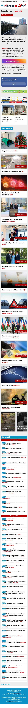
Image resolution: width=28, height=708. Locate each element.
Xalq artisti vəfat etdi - (11, 534)
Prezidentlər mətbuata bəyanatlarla (13, 626)
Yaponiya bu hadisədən (12, 507)
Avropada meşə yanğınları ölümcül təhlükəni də (13, 566)
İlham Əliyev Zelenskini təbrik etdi (13, 448)
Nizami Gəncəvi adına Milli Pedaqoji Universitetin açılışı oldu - (13, 561)
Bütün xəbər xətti (5, 684)
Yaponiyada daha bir (13, 656)
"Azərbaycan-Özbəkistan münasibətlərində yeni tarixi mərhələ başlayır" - (14, 550)
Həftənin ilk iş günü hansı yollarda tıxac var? (13, 487)
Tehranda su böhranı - (12, 636)
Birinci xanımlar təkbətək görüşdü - (13, 647)
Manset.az (5, 48)
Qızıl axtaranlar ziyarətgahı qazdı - (13, 587)
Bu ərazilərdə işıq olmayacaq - (12, 530)
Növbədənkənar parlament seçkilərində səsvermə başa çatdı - (14, 641)
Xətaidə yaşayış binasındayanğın (13, 525)
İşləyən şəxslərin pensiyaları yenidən (13, 497)
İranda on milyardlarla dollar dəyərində (14, 678)
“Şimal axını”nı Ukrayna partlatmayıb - (14, 599)
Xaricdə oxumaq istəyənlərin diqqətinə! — (11, 492)
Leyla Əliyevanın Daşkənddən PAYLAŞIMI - (11, 661)
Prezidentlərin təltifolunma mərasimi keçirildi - (13, 519)
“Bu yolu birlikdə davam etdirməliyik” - (14, 609)
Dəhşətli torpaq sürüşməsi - (14, 458)
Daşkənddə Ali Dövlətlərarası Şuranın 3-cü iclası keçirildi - (13, 582)
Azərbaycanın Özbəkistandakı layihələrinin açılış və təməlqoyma (13, 672)
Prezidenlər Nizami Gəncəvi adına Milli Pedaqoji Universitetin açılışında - (14, 621)
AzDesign (10, 701)
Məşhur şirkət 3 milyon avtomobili (14, 463)
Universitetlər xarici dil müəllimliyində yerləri (14, 502)
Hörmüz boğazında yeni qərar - (12, 453)
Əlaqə (16, 1)
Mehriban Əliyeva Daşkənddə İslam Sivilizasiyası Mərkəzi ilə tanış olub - (13, 556)
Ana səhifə (3, 1)
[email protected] (17, 693)
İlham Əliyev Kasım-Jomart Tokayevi (13, 631)
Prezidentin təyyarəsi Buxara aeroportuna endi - (11, 443)
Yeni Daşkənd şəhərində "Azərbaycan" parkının (14, 544)
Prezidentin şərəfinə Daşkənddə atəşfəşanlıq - (12, 539)
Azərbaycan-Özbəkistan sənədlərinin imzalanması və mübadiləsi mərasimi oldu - (13, 615)
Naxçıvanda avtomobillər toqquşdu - (13, 577)
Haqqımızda (12, 1)
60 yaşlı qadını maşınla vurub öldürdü (14, 473)
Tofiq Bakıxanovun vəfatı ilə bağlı (12, 482)
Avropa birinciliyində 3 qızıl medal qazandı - (12, 571)
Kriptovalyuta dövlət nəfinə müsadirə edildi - (14, 468)
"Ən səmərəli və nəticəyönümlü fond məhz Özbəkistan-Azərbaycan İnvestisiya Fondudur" (13, 593)
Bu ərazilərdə (11, 477)
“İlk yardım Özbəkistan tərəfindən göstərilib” (12, 604)
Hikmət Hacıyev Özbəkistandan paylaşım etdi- (12, 652)
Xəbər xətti (7, 1)
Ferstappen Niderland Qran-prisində (13, 512)
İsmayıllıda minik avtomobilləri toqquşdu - (12, 666)
